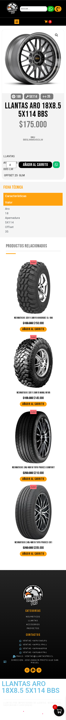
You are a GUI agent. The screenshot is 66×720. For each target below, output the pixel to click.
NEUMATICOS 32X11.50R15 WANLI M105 (33, 392)
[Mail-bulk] (33, 670)
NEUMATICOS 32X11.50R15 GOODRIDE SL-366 (33, 317)
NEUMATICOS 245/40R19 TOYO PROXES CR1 (33, 542)
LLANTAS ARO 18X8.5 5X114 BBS (33, 110)
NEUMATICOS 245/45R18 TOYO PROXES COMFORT (33, 467)
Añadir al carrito (35, 164)
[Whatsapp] (27, 670)
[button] (56, 35)
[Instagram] (38, 670)
